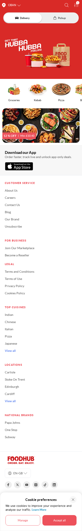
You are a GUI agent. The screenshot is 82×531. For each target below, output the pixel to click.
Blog (8, 212)
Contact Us (12, 205)
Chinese (10, 322)
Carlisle (10, 372)
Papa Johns (12, 422)
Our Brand (12, 219)
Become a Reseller (17, 255)
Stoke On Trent (15, 379)
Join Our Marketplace (19, 248)
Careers (10, 197)
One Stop (11, 430)
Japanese (11, 343)
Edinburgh (12, 386)
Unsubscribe (13, 226)
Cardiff (10, 394)
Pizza (8, 336)
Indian (9, 315)
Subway (10, 437)
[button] (67, 5)
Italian (9, 329)
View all (10, 350)
